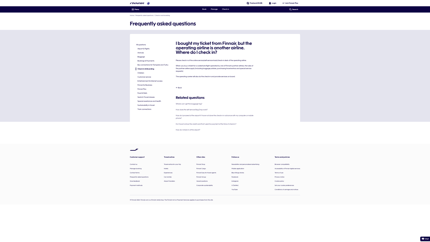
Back (180, 88)
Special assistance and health (149, 101)
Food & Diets (142, 93)
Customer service (144, 77)
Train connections (144, 109)
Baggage (141, 57)
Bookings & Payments (146, 61)
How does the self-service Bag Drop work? (192, 110)
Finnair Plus (142, 89)
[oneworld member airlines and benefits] (148, 3)
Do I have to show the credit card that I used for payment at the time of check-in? (206, 124)
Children (141, 73)
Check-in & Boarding (145, 69)
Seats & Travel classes (146, 97)
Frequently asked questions (144, 15)
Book (204, 9)
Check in (225, 9)
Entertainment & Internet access (150, 81)
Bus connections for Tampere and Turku (153, 65)
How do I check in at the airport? (188, 130)
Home (132, 15)
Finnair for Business (145, 85)
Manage (214, 9)
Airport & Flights (143, 49)
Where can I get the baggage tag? (189, 104)
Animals (141, 53)
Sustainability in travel (146, 105)
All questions (141, 45)
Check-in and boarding (162, 15)
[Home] (137, 3)
